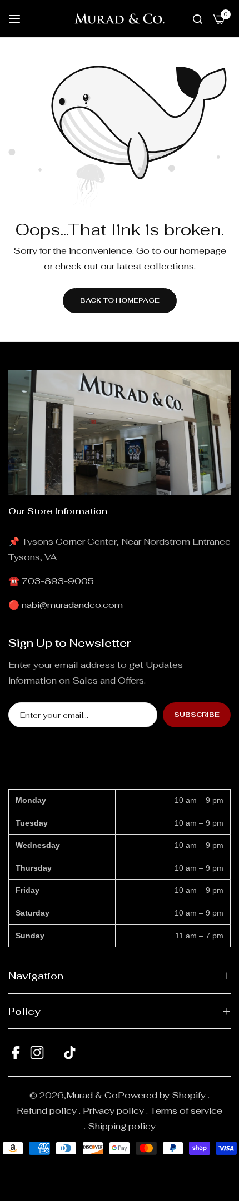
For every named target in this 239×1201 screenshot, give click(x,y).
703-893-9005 (58, 581)
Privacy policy (113, 1111)
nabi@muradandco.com (72, 605)
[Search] (197, 19)
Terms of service (186, 1111)
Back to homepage (120, 300)
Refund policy (47, 1111)
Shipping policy (122, 1126)
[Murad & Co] (119, 18)
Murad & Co (92, 1095)
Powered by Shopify (162, 1095)
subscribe (197, 714)
